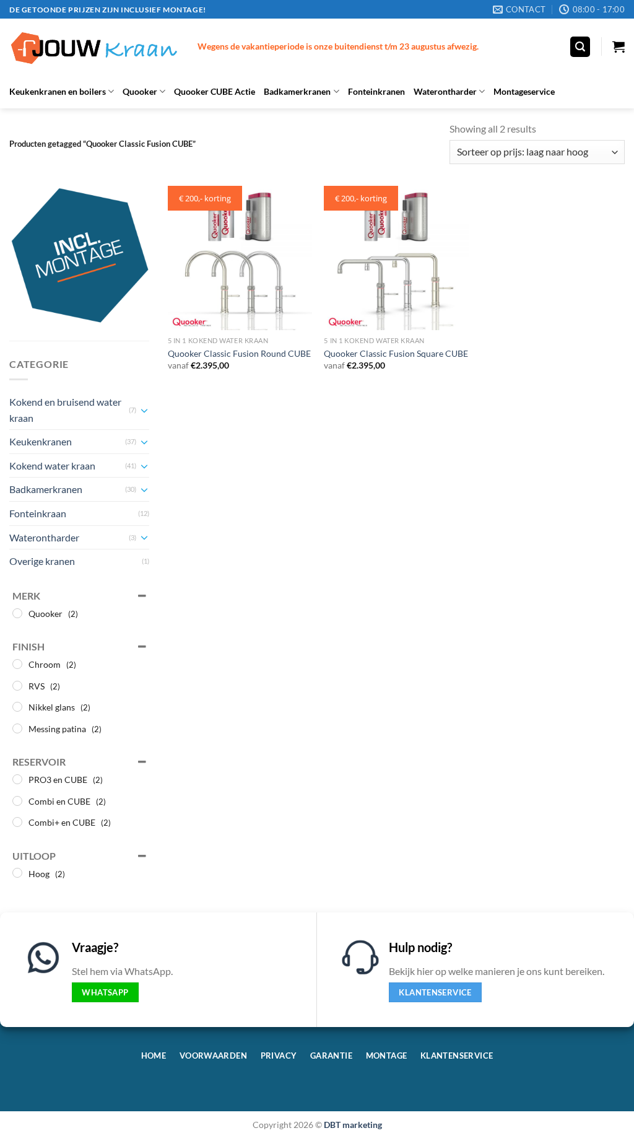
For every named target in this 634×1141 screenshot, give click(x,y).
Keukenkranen (40, 441)
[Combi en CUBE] (17, 801)
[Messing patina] (17, 728)
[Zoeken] (580, 47)
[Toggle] (144, 410)
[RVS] (17, 686)
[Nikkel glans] (17, 707)
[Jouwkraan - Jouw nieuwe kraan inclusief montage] (94, 46)
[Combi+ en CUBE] (17, 822)
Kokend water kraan (52, 465)
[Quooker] (17, 613)
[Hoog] (17, 873)
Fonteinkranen (376, 91)
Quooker (140, 91)
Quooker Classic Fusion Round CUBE (239, 353)
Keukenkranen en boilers (57, 91)
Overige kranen (42, 561)
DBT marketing (353, 1124)
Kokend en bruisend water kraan (65, 410)
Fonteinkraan (37, 513)
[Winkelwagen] (618, 46)
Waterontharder (445, 91)
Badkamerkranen (297, 91)
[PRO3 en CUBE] (17, 779)
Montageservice (524, 91)
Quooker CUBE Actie (214, 91)
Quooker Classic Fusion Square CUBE (396, 353)
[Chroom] (17, 664)
